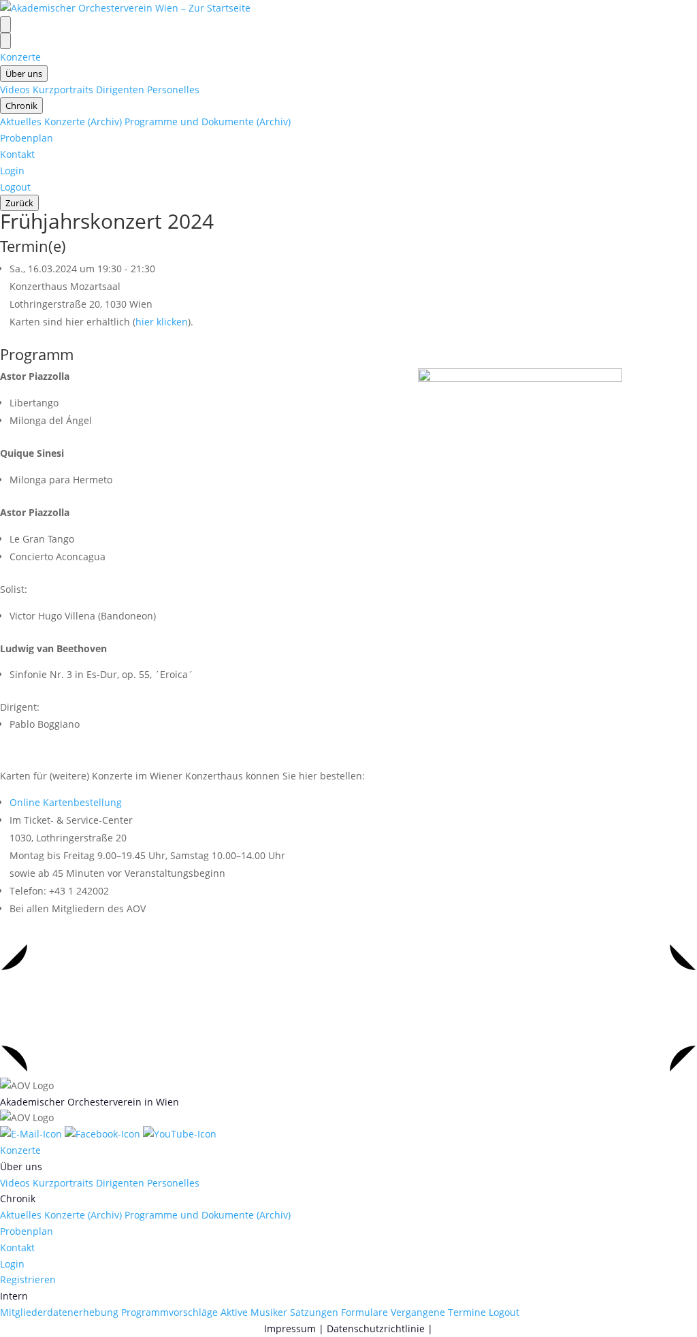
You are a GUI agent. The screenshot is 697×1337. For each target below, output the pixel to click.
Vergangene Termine (438, 1312)
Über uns (23, 73)
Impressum (290, 1328)
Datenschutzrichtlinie (376, 1328)
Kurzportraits (63, 89)
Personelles (173, 89)
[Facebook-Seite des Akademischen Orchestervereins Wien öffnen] (104, 1133)
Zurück (19, 203)
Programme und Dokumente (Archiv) (208, 121)
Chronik (21, 105)
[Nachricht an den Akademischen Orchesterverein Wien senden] (32, 1133)
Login (12, 170)
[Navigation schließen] (5, 41)
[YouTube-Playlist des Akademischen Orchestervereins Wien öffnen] (179, 1133)
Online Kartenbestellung (66, 802)
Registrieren (28, 1279)
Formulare (364, 1312)
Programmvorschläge (169, 1312)
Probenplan (26, 137)
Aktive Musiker (254, 1312)
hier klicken (161, 321)
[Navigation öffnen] (5, 24)
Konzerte (20, 56)
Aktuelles (21, 121)
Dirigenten (120, 89)
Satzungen (314, 1312)
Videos (15, 89)
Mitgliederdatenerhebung (59, 1312)
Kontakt (17, 154)
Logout (15, 186)
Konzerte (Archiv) (83, 121)
